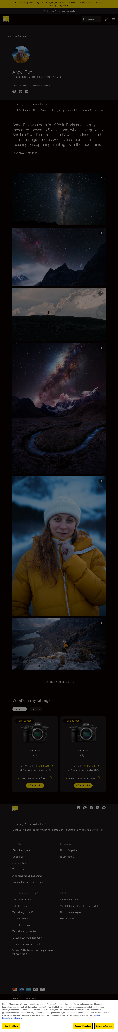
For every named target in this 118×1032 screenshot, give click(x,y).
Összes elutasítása (104, 1026)
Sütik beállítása (11, 1026)
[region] (59, 1016)
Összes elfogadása (83, 1026)
